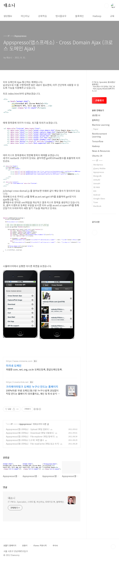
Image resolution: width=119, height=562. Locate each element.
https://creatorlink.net (17, 382)
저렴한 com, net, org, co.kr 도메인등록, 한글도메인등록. (34, 369)
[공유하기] (14, 409)
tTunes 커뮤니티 (40, 545)
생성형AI (7, 16)
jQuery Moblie (99, 168)
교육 (112, 16)
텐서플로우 (61, 16)
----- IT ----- (12, 424)
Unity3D (96, 179)
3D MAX (96, 187)
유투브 (94, 232)
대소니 (9, 6)
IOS (94, 191)
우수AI (55, 545)
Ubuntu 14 (97, 155)
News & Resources (101, 150)
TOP (113, 546)
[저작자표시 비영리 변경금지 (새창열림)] (37, 409)
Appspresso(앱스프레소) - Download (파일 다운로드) (30, 432)
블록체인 (79, 16)
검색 (106, 6)
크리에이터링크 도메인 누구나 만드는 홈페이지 (32, 386)
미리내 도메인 (13, 365)
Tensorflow (97, 141)
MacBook (97, 206)
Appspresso (25, 424)
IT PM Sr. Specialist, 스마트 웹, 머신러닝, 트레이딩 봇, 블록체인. (36, 501)
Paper (95, 129)
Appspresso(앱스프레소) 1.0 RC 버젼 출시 (25, 440)
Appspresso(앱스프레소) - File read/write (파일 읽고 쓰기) (32, 443)
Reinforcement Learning (99, 135)
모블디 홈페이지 (9, 545)
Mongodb (97, 175)
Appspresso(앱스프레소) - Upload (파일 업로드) (27, 429)
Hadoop (97, 16)
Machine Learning (101, 124)
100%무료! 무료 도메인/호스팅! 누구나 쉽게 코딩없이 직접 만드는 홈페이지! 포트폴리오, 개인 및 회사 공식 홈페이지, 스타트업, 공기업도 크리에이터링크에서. (33, 392)
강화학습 (42, 16)
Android (96, 194)
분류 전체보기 (98, 110)
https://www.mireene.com (19, 361)
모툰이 (24, 545)
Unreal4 (96, 183)
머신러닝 (25, 16)
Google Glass (99, 198)
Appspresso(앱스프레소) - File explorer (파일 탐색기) (30, 436)
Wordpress (98, 164)
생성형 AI (96, 115)
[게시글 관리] (17, 409)
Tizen (95, 202)
